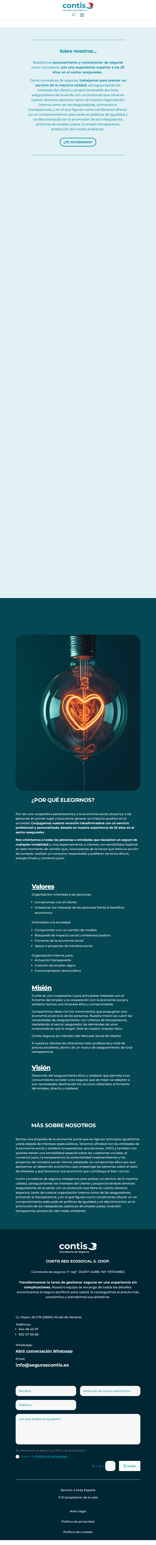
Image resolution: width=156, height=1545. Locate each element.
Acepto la (44, 1456)
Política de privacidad (51, 1456)
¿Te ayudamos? (78, 142)
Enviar (130, 1466)
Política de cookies (77, 1532)
